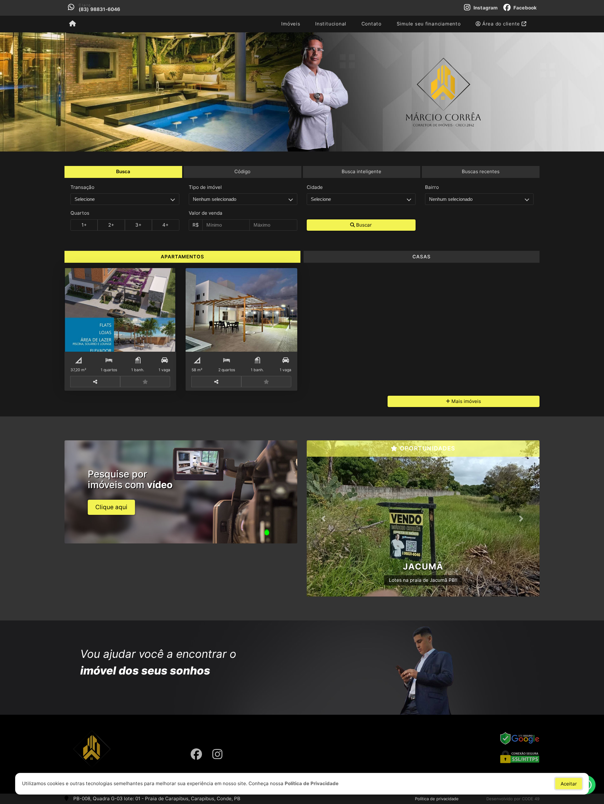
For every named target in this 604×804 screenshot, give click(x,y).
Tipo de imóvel (205, 187)
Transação (82, 187)
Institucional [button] (330, 24)
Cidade (315, 187)
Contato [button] (371, 24)
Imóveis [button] (290, 24)
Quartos (79, 213)
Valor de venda (205, 213)
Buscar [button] (363, 225)
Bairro (432, 187)
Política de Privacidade (311, 783)
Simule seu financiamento (429, 24)
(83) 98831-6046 (99, 9)
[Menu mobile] (72, 24)
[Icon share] (196, 754)
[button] (324, 519)
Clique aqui (111, 507)
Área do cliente (501, 24)
